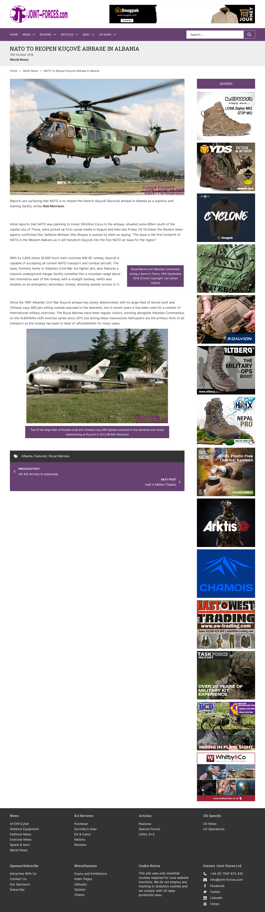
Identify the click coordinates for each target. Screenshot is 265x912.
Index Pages (83, 879)
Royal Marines (59, 456)
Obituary (80, 884)
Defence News (20, 834)
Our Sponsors (20, 884)
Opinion (80, 889)
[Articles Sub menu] (76, 34)
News (26, 34)
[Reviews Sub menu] (54, 34)
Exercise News (20, 839)
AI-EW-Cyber (19, 824)
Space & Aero (20, 845)
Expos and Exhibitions (90, 874)
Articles (67, 34)
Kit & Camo (82, 834)
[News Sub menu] (33, 34)
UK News (105, 34)
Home (14, 34)
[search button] (249, 34)
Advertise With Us (23, 874)
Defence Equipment (24, 829)
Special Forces (149, 829)
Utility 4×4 (146, 834)
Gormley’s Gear (85, 829)
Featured (40, 456)
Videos (79, 895)
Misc (86, 34)
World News (19, 60)
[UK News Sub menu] (114, 34)
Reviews (45, 34)
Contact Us (18, 879)
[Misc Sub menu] (93, 34)
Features (145, 824)
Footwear (81, 824)
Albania (27, 456)
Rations (79, 839)
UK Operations (213, 829)
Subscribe (17, 889)
